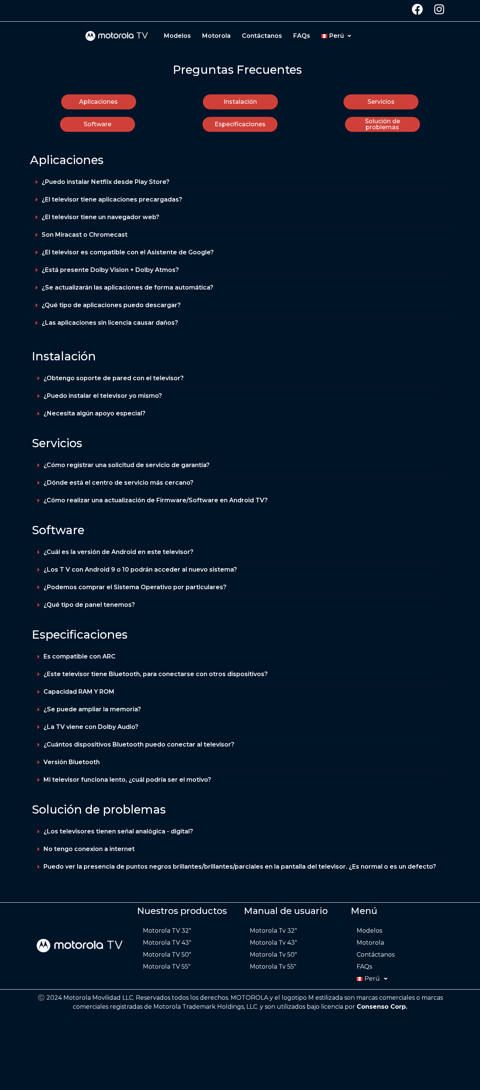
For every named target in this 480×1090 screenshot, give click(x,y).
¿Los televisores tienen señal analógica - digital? (118, 831)
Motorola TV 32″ (167, 930)
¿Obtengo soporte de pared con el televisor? (114, 378)
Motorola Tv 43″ (273, 942)
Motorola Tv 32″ (273, 930)
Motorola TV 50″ (167, 954)
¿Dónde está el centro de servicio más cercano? (119, 482)
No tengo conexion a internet (89, 849)
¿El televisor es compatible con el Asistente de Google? (128, 252)
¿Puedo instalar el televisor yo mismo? (103, 395)
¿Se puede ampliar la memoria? (92, 709)
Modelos (177, 35)
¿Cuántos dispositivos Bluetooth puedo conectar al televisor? (139, 744)
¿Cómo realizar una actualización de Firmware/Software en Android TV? (156, 500)
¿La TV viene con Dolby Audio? (91, 726)
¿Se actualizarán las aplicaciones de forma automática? (127, 287)
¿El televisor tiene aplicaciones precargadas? (112, 199)
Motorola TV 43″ (167, 942)
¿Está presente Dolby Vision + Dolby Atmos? (110, 269)
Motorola (216, 35)
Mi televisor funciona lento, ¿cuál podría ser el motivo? (127, 779)
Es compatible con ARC (80, 656)
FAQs (301, 35)
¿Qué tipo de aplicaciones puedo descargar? (111, 305)
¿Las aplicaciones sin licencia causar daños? (110, 322)
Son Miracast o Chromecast (85, 234)
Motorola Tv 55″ (273, 966)
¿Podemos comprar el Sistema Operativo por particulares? (135, 587)
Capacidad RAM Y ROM (79, 691)
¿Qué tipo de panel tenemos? (89, 604)
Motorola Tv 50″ (273, 954)
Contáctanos (262, 35)
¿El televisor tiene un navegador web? (100, 217)
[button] (240, 182)
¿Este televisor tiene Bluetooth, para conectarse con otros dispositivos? (156, 674)
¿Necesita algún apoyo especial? (95, 413)
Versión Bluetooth (72, 762)
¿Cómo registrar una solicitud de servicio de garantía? (127, 465)
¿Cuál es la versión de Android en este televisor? (119, 551)
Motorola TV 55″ (166, 966)
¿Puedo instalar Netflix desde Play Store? (106, 181)
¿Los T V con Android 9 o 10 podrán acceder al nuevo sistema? (140, 569)
